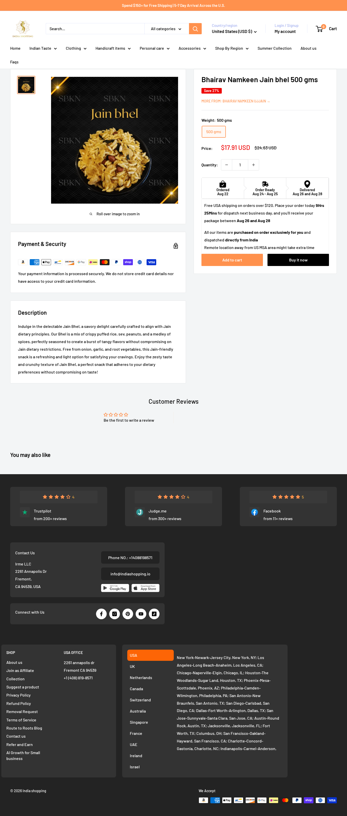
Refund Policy (18, 703)
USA (133, 655)
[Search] (195, 28)
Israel (135, 766)
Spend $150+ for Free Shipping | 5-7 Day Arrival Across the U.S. (173, 5)
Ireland (136, 755)
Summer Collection (275, 48)
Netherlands (141, 677)
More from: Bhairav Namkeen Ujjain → (235, 101)
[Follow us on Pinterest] (127, 614)
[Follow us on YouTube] (141, 614)
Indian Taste (40, 48)
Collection (15, 678)
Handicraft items (110, 48)
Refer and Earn (19, 744)
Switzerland (140, 699)
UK (132, 666)
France (136, 733)
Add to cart (232, 260)
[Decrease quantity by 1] (226, 164)
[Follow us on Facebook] (101, 614)
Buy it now (298, 260)
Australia (138, 710)
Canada (136, 688)
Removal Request (22, 711)
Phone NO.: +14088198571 (130, 557)
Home (15, 48)
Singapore (139, 722)
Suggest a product (22, 686)
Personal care (152, 48)
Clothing (73, 48)
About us (309, 48)
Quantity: (209, 164)
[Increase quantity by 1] (253, 164)
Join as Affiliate (20, 670)
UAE (133, 744)
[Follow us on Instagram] (114, 614)
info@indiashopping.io (130, 573)
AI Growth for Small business (23, 755)
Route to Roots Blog (24, 727)
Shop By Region (229, 48)
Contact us (16, 736)
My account (285, 31)
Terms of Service (21, 719)
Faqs (14, 61)
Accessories (190, 48)
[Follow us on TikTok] (154, 614)
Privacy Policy (18, 695)
